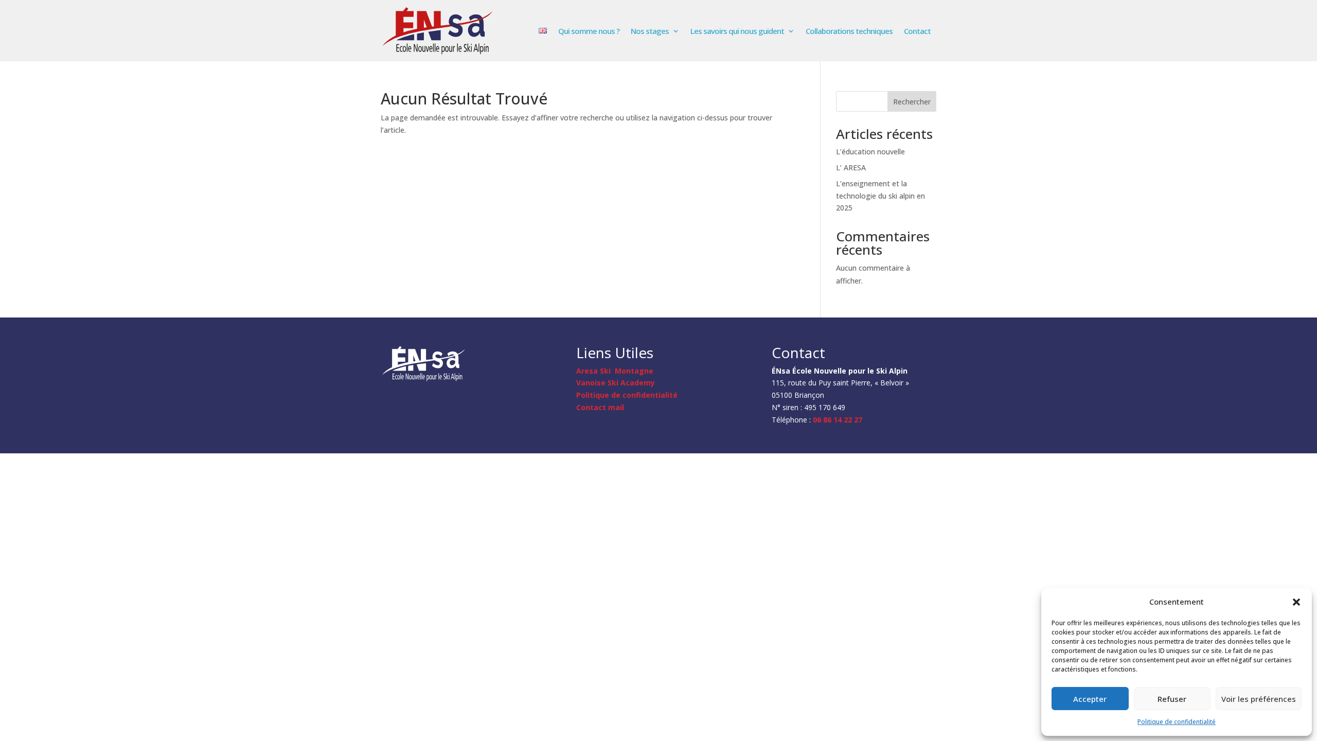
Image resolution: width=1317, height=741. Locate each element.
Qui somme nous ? (588, 31)
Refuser (1172, 699)
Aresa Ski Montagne (614, 371)
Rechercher (912, 102)
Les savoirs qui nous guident (737, 31)
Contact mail (600, 407)
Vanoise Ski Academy (615, 382)
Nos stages (650, 31)
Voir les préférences (1258, 699)
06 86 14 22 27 (837, 420)
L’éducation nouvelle (870, 151)
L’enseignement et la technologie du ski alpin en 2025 (880, 196)
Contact (917, 31)
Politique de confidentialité (1176, 721)
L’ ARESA (851, 167)
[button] (1296, 602)
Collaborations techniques (849, 31)
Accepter (1090, 699)
